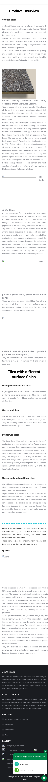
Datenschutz (9, 730)
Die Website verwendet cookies (16, 719)
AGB (6, 735)
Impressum (9, 724)
